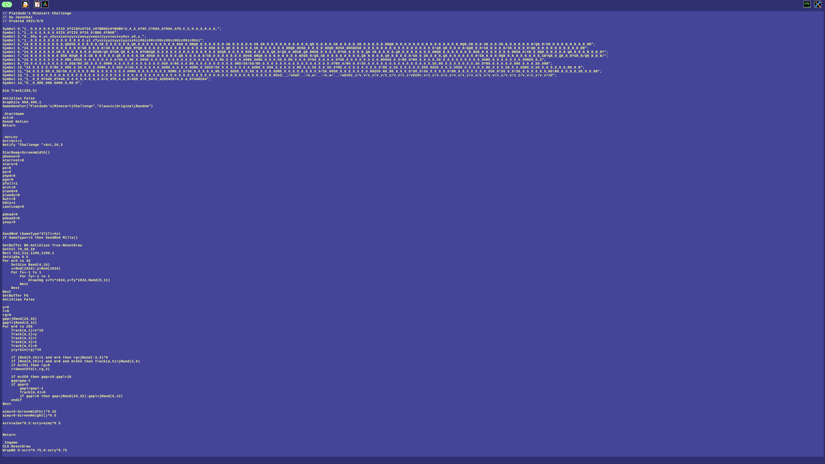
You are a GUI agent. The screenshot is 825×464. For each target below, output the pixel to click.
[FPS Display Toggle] (807, 4)
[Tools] (817, 4)
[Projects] (25, 4)
